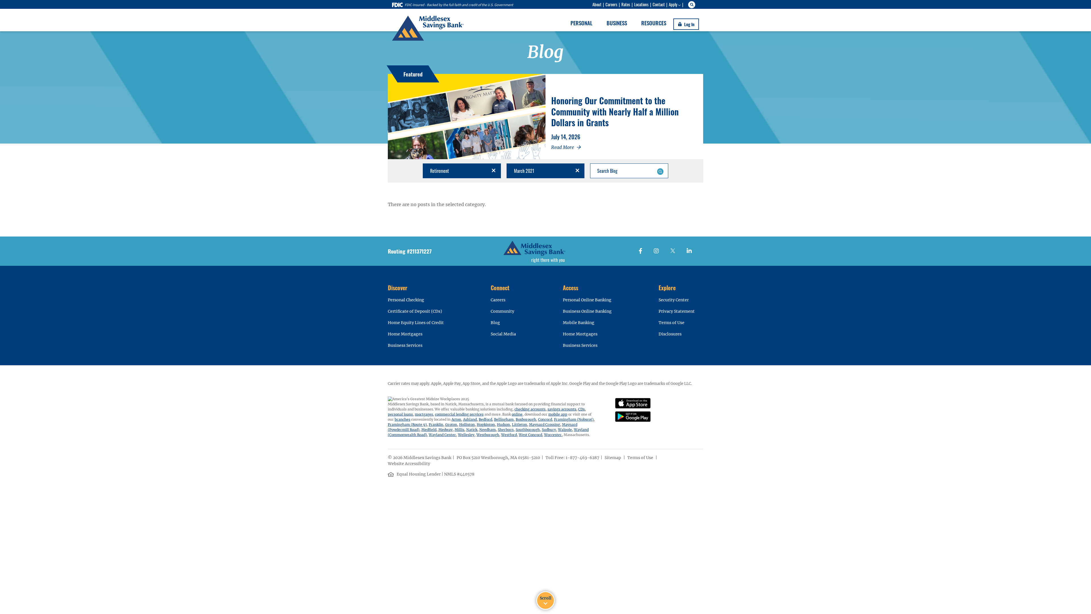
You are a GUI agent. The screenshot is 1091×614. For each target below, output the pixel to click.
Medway (445, 430)
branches (402, 419)
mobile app (557, 414)
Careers (611, 4)
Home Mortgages (405, 334)
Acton (456, 419)
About (596, 4)
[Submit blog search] (660, 170)
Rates (625, 4)
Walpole (565, 430)
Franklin (436, 424)
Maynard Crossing (544, 424)
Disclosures (670, 334)
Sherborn (506, 430)
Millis (459, 430)
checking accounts (530, 409)
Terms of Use (671, 322)
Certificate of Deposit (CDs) (415, 311)
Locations (641, 4)
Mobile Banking (578, 322)
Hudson (503, 424)
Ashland (470, 419)
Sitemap (613, 457)
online (517, 414)
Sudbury (549, 430)
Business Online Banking (587, 311)
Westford (509, 435)
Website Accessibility (409, 463)
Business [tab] (617, 23)
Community (502, 311)
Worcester (553, 435)
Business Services (405, 345)
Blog (495, 322)
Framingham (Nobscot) (574, 419)
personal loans (400, 414)
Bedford (485, 419)
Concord (545, 419)
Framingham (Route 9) (407, 424)
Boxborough (526, 419)
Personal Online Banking (587, 299)
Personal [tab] (581, 23)
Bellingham (504, 419)
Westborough (487, 435)
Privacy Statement (677, 311)
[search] (692, 4)
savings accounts (561, 409)
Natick (471, 430)
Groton (451, 424)
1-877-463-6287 (582, 457)
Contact (659, 4)
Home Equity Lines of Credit (416, 322)
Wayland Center (442, 435)
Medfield (428, 430)
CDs (581, 409)
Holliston (467, 424)
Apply (673, 4)
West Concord (530, 435)
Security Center (674, 299)
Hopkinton (486, 424)
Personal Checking (406, 299)
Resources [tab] (653, 23)
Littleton (519, 424)
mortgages (424, 414)
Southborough (528, 430)
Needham (487, 430)
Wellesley (466, 435)
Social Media (503, 334)
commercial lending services (459, 414)
